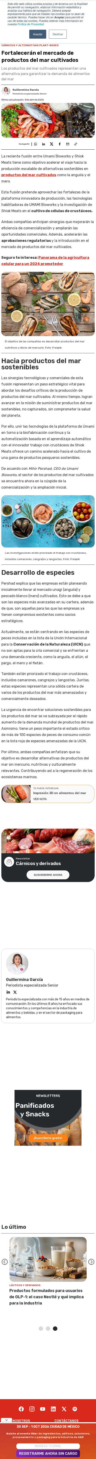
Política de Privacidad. (30, 24)
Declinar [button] (58, 34)
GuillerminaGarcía (26, 89)
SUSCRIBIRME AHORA (48, 874)
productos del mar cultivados (28, 175)
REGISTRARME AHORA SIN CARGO (48, 1453)
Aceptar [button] (37, 34)
